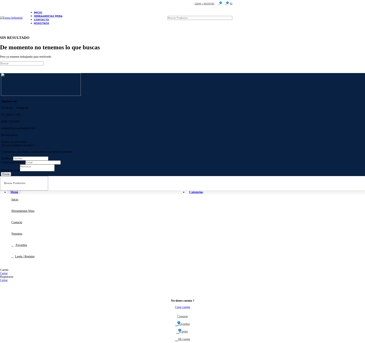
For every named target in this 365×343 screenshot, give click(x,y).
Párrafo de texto (10, 170)
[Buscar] (228, 63)
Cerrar (4, 273)
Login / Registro (25, 256)
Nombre (7, 158)
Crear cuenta (182, 307)
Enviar (6, 174)
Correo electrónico (13, 162)
